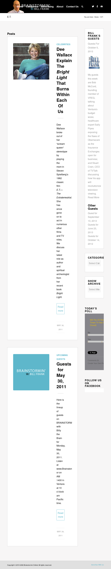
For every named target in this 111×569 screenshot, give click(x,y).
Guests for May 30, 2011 (64, 375)
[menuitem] (20, 6)
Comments (93, 360)
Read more (60, 308)
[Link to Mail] (101, 6)
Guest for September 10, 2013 (93, 216)
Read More (93, 197)
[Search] (82, 6)
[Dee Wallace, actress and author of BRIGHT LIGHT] (31, 61)
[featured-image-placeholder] (31, 372)
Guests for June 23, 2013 (93, 228)
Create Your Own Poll (96, 363)
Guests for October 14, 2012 (94, 239)
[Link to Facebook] (97, 6)
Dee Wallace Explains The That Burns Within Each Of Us (65, 80)
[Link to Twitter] (93, 6)
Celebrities (63, 44)
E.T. (9, 16)
